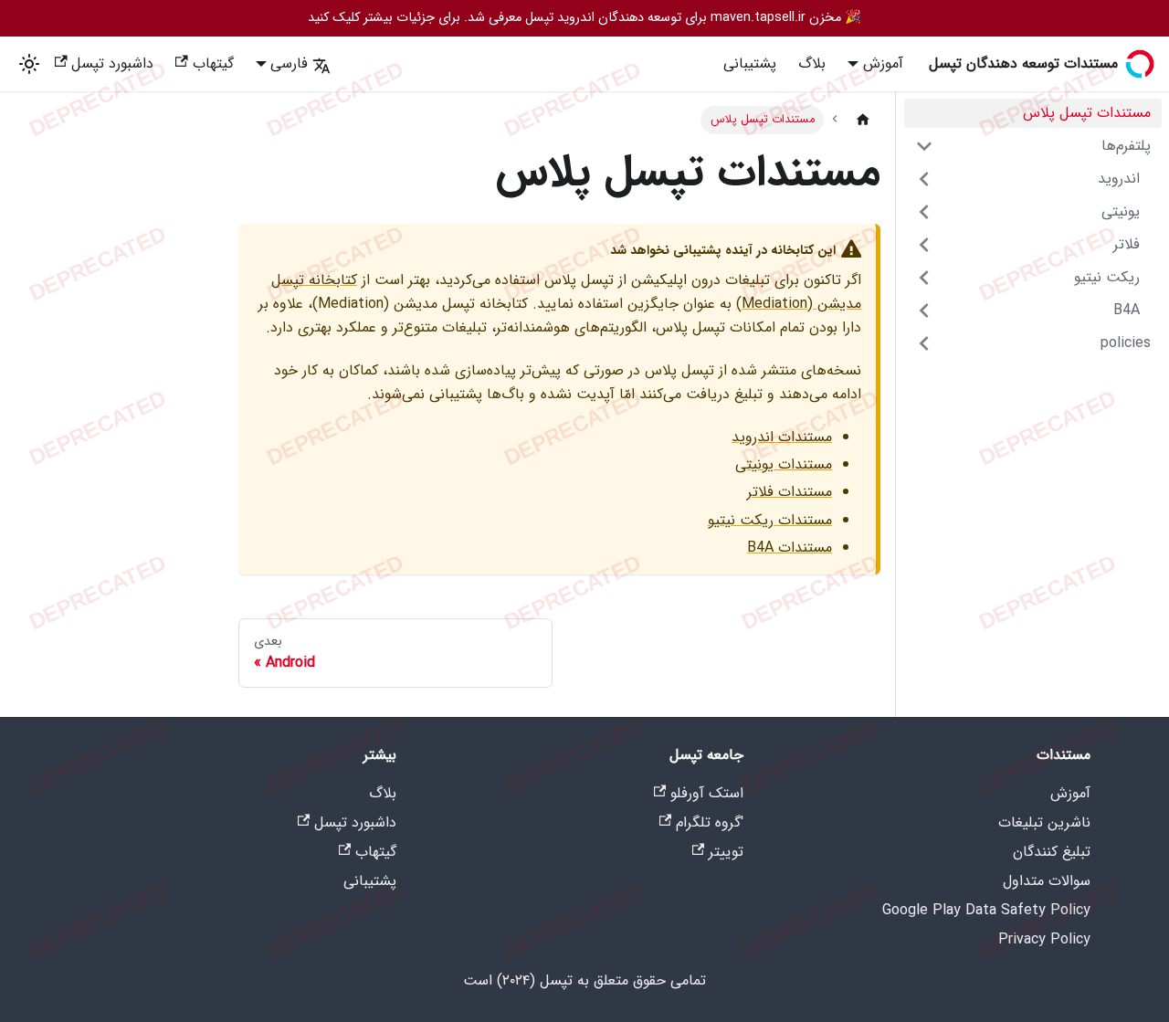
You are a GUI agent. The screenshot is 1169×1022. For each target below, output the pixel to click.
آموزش (1070, 793)
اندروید (1119, 178)
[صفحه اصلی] (863, 120)
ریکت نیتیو (1107, 277)
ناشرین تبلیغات (1044, 822)
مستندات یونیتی (783, 464)
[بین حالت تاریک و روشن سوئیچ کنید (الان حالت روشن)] (29, 64)
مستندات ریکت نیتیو (770, 520)
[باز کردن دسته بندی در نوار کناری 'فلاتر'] (924, 244)
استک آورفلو (706, 793)
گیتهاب (213, 63)
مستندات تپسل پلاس (1087, 112)
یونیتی (1120, 211)
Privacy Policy (1044, 939)
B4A (1126, 310)
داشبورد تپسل (112, 63)
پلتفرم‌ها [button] (1126, 145)
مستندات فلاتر (789, 491)
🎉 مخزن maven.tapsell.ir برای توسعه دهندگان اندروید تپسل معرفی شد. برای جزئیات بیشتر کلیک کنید (584, 17)
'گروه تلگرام (709, 822)
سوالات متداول (1046, 880)
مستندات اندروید (782, 437)
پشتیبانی (749, 63)
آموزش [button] (883, 63)
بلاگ (812, 63)
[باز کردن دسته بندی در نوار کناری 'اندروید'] (924, 179)
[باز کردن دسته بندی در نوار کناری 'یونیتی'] (924, 212)
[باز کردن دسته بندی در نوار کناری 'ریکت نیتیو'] (924, 277)
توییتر (726, 851)
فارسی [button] (289, 63)
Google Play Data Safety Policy (986, 910)
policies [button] (1126, 343)
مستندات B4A (789, 547)
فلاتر (1126, 244)
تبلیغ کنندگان (1051, 851)
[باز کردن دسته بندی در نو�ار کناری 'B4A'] (924, 310)
